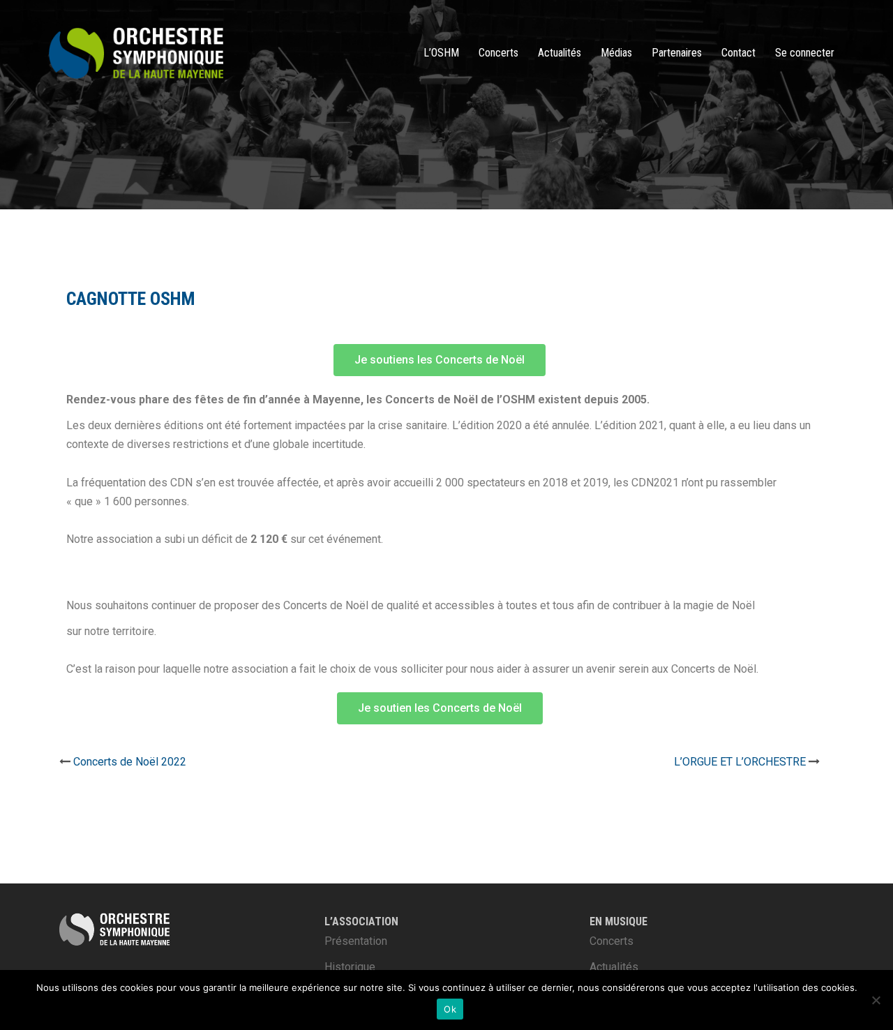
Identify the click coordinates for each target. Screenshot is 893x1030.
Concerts (498, 52)
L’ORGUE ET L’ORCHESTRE (740, 761)
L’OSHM (441, 52)
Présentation (355, 941)
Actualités (559, 52)
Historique (349, 966)
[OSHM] (136, 52)
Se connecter (804, 52)
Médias (616, 52)
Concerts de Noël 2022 (129, 761)
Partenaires (677, 52)
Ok (450, 1009)
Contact (738, 52)
